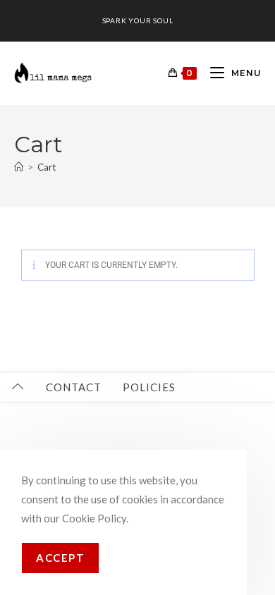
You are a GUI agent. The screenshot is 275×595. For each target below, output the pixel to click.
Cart (46, 167)
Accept (60, 557)
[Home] (18, 167)
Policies (149, 387)
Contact (74, 387)
